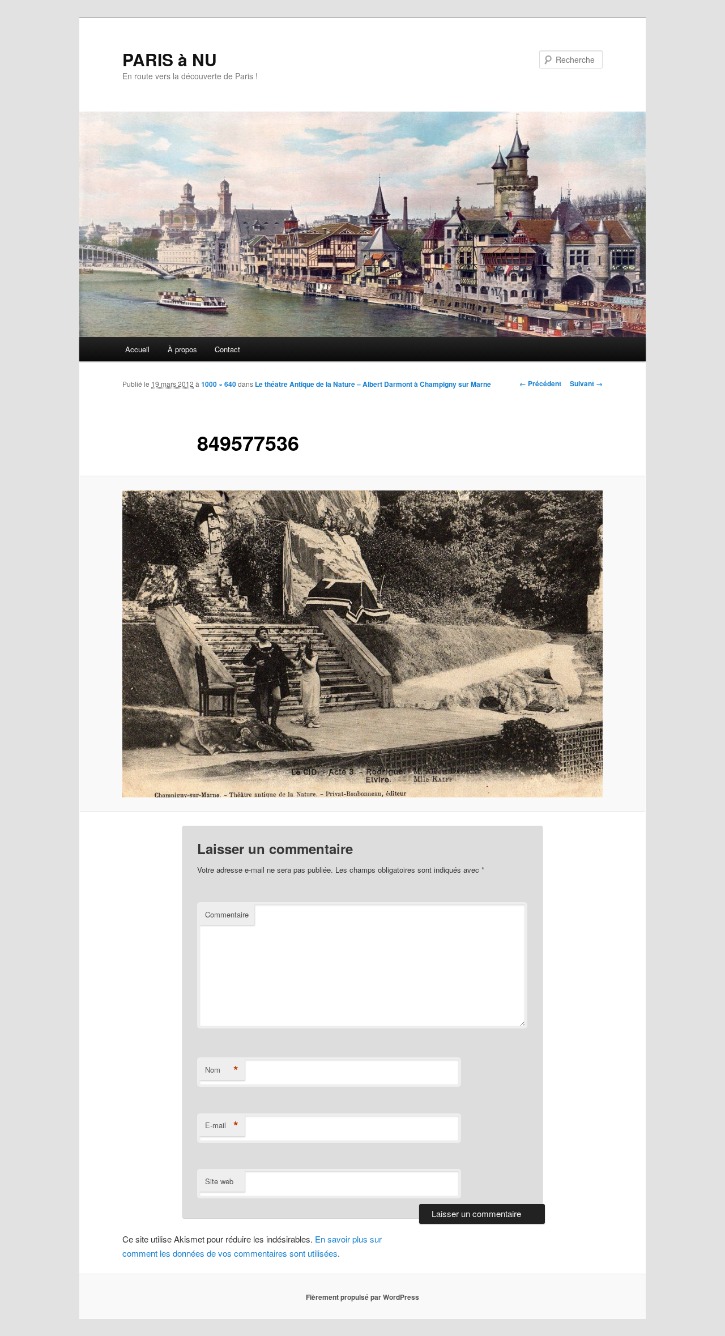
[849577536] (362, 644)
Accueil (137, 349)
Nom (221, 1070)
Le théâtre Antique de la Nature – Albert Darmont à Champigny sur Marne (373, 384)
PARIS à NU (169, 59)
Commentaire (227, 914)
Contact (227, 349)
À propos (182, 349)
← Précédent (540, 383)
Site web (219, 1181)
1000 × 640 (218, 384)
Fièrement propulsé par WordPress (362, 1297)
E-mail (221, 1125)
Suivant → (586, 383)
